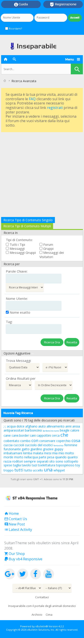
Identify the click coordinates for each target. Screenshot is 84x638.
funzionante (12, 449)
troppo (8, 470)
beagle (64, 430)
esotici (48, 445)
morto (18, 457)
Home (11, 513)
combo (25, 441)
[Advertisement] (42, 175)
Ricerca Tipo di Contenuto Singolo (28, 220)
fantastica (58, 445)
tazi (34, 465)
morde (8, 457)
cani (33, 435)
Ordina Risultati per (21, 378)
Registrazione (63, 4)
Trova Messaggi (18, 361)
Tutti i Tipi (17, 244)
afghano (31, 426)
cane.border (20, 435)
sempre (30, 461)
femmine (70, 445)
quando (61, 457)
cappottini (44, 435)
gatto (26, 449)
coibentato (11, 441)
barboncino (33, 430)
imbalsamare (13, 453)
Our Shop (14, 553)
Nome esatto (19, 312)
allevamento (56, 426)
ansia (76, 426)
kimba (27, 453)
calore (74, 430)
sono (59, 461)
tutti (18, 470)
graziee (48, 449)
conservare (47, 441)
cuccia (8, 445)
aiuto (42, 426)
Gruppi (48, 248)
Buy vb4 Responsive (23, 559)
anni (68, 426)
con (34, 440)
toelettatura (46, 465)
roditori (17, 461)
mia (55, 453)
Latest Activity (18, 529)
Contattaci (42, 597)
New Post (14, 524)
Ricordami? (15, 28)
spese (8, 465)
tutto (28, 470)
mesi (47, 453)
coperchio (63, 441)
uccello (38, 470)
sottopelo (71, 461)
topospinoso (65, 465)
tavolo (26, 465)
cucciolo (31, 445)
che (64, 435)
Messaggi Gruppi (22, 252)
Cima (49, 615)
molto (69, 453)
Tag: (9, 322)
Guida (21, 4)
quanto (72, 457)
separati (42, 461)
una (48, 470)
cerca (56, 435)
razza (7, 461)
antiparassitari (14, 430)
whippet (59, 470)
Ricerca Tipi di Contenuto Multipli (27, 226)
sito (52, 461)
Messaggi (17, 248)
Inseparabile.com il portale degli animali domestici (42, 606)
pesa (50, 457)
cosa (75, 440)
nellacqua (31, 457)
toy (77, 465)
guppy (58, 449)
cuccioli (18, 445)
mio (61, 453)
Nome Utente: (17, 298)
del (40, 445)
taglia (17, 465)
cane (7, 435)
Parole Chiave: (17, 271)
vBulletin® (41, 626)
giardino (36, 449)
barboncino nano (51, 430)
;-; (5, 426)
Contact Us (15, 518)
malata (38, 453)
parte (42, 457)
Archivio (37, 615)
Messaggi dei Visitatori (51, 254)
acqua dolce (15, 426)
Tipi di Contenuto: (19, 240)
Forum (47, 244)
